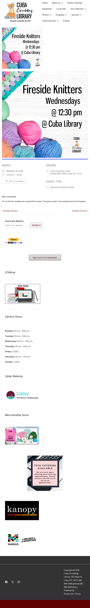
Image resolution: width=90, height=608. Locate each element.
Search (36, 225)
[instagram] (19, 582)
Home (45, 3)
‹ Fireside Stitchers (10, 211)
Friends (66, 21)
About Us (56, 3)
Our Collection (77, 9)
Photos (45, 15)
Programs (60, 15)
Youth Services (49, 21)
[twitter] (12, 582)
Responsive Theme (72, 593)
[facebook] (6, 582)
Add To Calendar (16, 181)
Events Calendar (75, 3)
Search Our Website (14, 221)
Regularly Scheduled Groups (62, 187)
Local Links (61, 9)
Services (75, 15)
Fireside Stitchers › (80, 211)
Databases (47, 9)
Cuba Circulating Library (60, 171)
